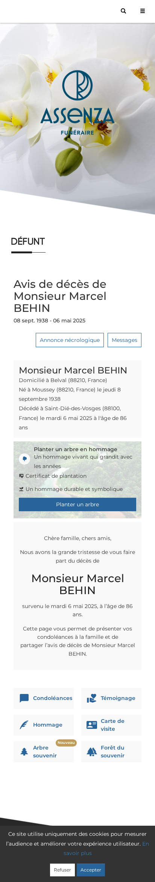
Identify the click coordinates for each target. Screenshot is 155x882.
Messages (124, 340)
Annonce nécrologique (70, 340)
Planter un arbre (77, 504)
